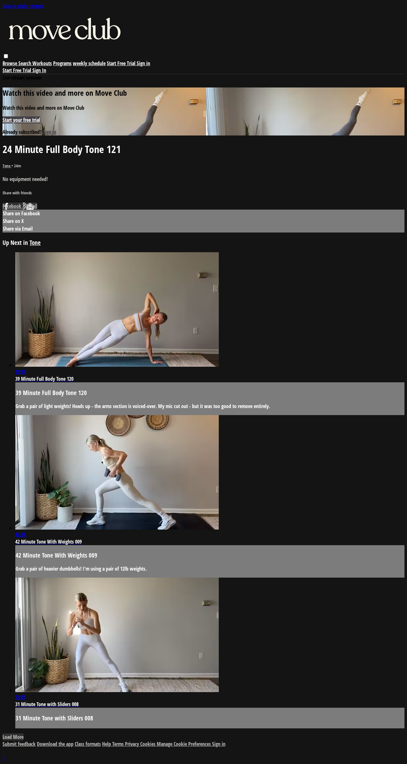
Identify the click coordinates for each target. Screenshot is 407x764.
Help (107, 743)
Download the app (55, 743)
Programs (62, 63)
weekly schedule (89, 63)
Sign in (143, 63)
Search (25, 63)
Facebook (13, 206)
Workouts (42, 63)
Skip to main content (23, 6)
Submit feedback (19, 743)
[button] (6, 56)
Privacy (132, 743)
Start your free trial (21, 119)
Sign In (39, 70)
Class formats (88, 743)
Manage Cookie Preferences (184, 743)
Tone (7, 166)
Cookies (148, 743)
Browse (10, 63)
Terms (118, 743)
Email (31, 206)
